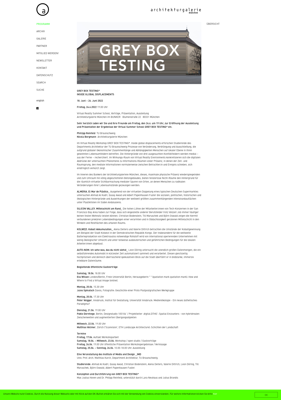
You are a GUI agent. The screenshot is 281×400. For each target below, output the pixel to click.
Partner (41, 45)
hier (215, 393)
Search (41, 82)
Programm (43, 24)
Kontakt (41, 67)
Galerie (41, 38)
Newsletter (44, 60)
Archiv (40, 31)
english (40, 100)
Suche (40, 89)
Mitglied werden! (47, 53)
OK (266, 394)
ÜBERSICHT (213, 23)
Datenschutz (44, 75)
